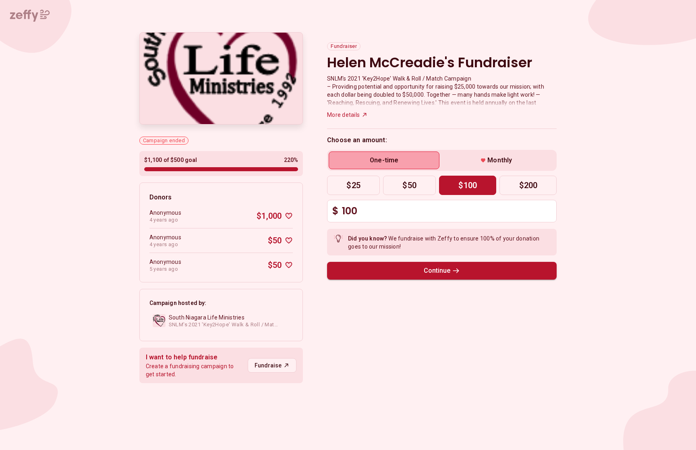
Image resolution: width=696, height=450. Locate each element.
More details (343, 115)
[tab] (384, 160)
